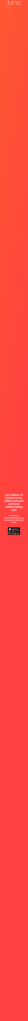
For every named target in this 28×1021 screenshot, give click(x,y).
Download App (11, 4)
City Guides (18, 4)
